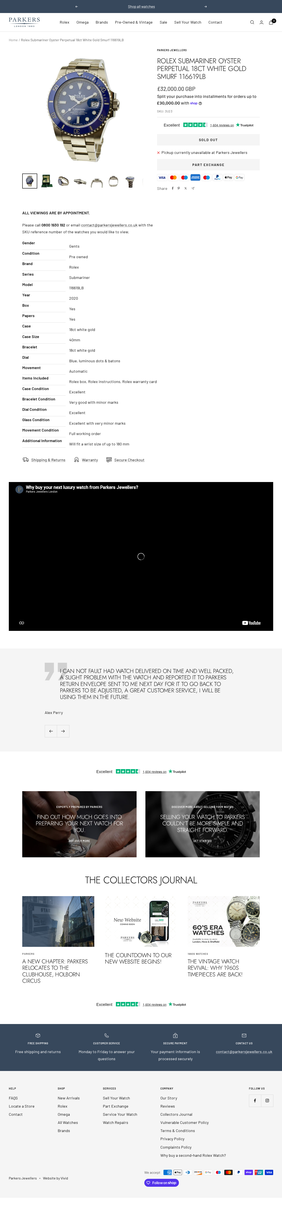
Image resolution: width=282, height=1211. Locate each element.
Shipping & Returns (48, 459)
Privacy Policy (172, 1138)
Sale (163, 22)
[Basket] (271, 22)
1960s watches (198, 953)
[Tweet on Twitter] (185, 188)
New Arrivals (69, 1097)
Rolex (64, 22)
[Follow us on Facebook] (255, 1101)
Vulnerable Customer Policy (184, 1122)
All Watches (68, 1122)
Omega (82, 22)
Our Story (168, 1097)
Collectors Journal (176, 1114)
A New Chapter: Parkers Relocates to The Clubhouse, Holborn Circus (55, 971)
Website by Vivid (55, 1178)
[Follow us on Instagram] (267, 1101)
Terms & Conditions (177, 1130)
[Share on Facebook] (173, 188)
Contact (215, 22)
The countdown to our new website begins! (138, 958)
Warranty (90, 459)
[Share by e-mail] (192, 188)
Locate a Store (22, 1106)
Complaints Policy (175, 1147)
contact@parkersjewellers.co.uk (109, 224)
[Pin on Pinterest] (179, 188)
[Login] (261, 22)
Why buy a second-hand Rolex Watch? (193, 1155)
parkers (28, 953)
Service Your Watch (120, 1114)
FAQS (13, 1097)
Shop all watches (141, 6)
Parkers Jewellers (172, 50)
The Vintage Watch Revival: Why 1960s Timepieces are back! (215, 968)
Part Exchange (208, 165)
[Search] (252, 22)
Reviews (167, 1106)
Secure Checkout (129, 459)
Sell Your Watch (187, 22)
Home (13, 40)
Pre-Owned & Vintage (134, 22)
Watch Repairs (115, 1122)
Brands (102, 22)
